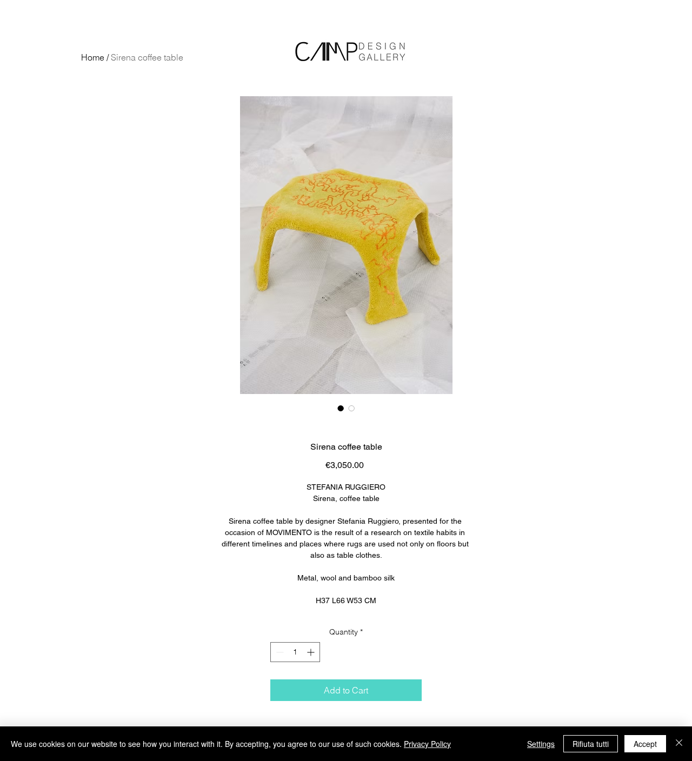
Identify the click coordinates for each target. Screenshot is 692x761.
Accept (645, 743)
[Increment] (311, 652)
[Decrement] (278, 652)
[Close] (679, 743)
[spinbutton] (295, 652)
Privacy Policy (427, 743)
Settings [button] (541, 743)
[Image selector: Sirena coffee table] (340, 408)
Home (92, 57)
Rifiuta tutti (591, 743)
